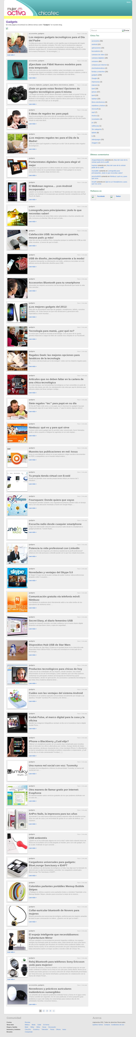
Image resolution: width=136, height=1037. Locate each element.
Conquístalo (29, 1032)
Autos (64, 1029)
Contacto (107, 1024)
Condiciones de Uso (117, 1024)
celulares (95, 61)
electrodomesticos (98, 68)
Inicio (129, 2)
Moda (33, 1024)
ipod (93, 95)
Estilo (39, 1024)
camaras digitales (35, 85)
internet (94, 85)
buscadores (96, 51)
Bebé (26, 1027)
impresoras (96, 82)
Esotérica (36, 1029)
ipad (51, 85)
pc (92, 123)
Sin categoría (96, 129)
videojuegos (96, 139)
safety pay (95, 126)
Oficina (58, 1029)
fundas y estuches (98, 72)
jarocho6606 (96, 176)
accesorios (33, 33)
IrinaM (94, 182)
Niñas (32, 1027)
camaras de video (98, 55)
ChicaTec (28, 1029)
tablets (71, 85)
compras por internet (99, 65)
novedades (96, 119)
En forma (46, 1024)
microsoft (95, 109)
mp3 (93, 112)
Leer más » (11, 55)
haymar (94, 165)
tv (92, 136)
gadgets (41, 33)
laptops (94, 99)
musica (94, 116)
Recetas (27, 1022)
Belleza (27, 1024)
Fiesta (52, 1029)
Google (94, 78)
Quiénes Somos (98, 1024)
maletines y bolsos (98, 106)
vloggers (95, 143)
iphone (94, 92)
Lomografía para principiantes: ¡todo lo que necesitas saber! (107, 172)
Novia (44, 1027)
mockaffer (95, 171)
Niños (38, 1027)
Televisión (45, 1029)
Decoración (52, 1027)
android (94, 44)
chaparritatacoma (98, 160)
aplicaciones (96, 48)
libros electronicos (61, 85)
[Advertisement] (52, 17)
